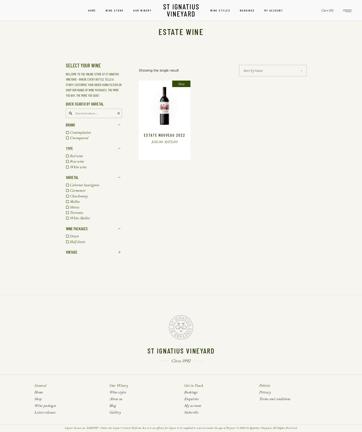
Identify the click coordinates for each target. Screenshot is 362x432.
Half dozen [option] (77, 242)
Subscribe (191, 412)
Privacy (265, 392)
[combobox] (273, 70)
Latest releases (45, 412)
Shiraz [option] (74, 207)
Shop (38, 399)
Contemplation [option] (80, 132)
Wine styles (117, 392)
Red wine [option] (76, 156)
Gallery (115, 412)
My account (192, 406)
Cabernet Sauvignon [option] (84, 185)
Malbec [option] (75, 201)
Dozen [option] (74, 236)
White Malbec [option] (80, 218)
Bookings (191, 392)
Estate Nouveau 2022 (164, 135)
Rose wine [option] (77, 161)
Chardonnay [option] (79, 196)
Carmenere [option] (77, 190)
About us (116, 399)
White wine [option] (78, 167)
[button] (94, 125)
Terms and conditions (275, 399)
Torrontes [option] (76, 213)
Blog (112, 406)
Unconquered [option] (79, 138)
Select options (161, 142)
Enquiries (191, 399)
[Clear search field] (119, 113)
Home (38, 392)
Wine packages (45, 406)
